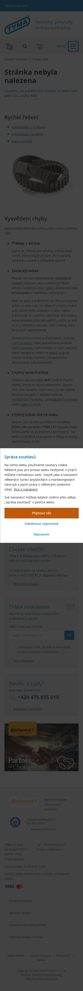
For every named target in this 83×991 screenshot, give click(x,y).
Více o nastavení (26, 489)
